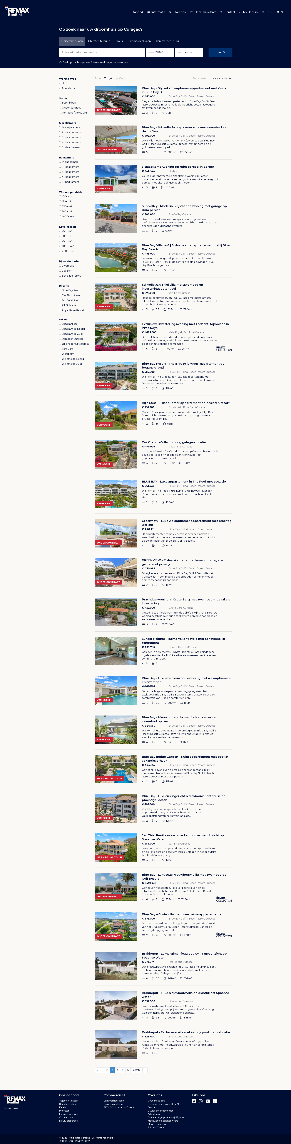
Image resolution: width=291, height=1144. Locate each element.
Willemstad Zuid (72, 363)
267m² (171, 978)
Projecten (64, 1110)
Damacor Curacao (73, 338)
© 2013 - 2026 (11, 1108)
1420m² (169, 187)
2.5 (157, 270)
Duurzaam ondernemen (161, 1110)
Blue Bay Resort (72, 290)
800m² (186, 463)
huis (64, 83)
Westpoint (68, 353)
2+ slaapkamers (71, 132)
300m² (171, 152)
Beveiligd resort (71, 275)
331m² (171, 742)
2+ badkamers (70, 166)
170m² (169, 860)
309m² (171, 935)
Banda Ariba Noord (73, 328)
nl (281, 12)
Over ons (179, 12)
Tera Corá (67, 348)
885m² (187, 1017)
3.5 (157, 152)
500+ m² (67, 211)
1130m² (187, 935)
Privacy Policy (82, 1140)
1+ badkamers (70, 161)
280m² (171, 702)
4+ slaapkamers (71, 142)
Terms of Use (66, 1140)
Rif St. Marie (69, 305)
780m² (169, 624)
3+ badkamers (70, 171)
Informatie (157, 12)
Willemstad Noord (73, 358)
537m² (169, 899)
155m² (171, 270)
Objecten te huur (68, 1104)
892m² (187, 978)
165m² (171, 463)
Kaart (121, 78)
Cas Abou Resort (72, 295)
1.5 (157, 423)
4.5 (157, 935)
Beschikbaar (69, 102)
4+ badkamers (70, 176)
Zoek (219, 52)
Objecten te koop (68, 1100)
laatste (136, 1070)
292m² (171, 1017)
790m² (187, 309)
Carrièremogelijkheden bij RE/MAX (166, 1117)
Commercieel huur (167, 41)
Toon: (98, 78)
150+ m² (66, 201)
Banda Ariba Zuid (72, 333)
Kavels (119, 41)
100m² (169, 502)
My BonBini (250, 12)
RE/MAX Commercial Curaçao (119, 1107)
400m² (169, 348)
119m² (169, 781)
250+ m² (67, 206)
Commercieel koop (139, 41)
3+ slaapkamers (71, 137)
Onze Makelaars (156, 1100)
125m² (169, 820)
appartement (70, 88)
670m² (169, 230)
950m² (187, 152)
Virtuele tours (66, 1117)
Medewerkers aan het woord (163, 1120)
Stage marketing (157, 1124)
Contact (229, 12)
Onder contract (71, 107)
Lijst (109, 78)
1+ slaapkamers (71, 127)
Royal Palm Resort (73, 310)
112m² (169, 388)
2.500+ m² (68, 251)
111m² (168, 545)
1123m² (186, 742)
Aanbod (137, 12)
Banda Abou (69, 323)
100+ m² (67, 196)
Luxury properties (68, 1120)
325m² (171, 309)
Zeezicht (67, 270)
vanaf (151, 52)
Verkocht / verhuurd (74, 112)
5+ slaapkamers (71, 147)
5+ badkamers (70, 181)
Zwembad (68, 265)
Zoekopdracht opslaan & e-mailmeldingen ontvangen (95, 62)
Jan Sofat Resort (72, 300)
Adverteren (154, 1114)
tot (180, 52)
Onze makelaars (204, 12)
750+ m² (67, 241)
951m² (185, 348)
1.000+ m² (68, 216)
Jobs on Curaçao (156, 1127)
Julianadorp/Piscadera (75, 343)
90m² (169, 112)
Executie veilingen (69, 1114)
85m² (170, 423)
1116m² (187, 702)
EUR (268, 12)
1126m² (185, 899)
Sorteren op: (200, 78)
